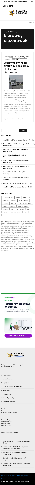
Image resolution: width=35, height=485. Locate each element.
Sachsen (5, 212)
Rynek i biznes (23, 58)
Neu (12, 209)
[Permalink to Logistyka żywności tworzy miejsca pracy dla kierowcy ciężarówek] (17, 82)
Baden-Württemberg (8, 197)
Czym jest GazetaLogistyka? (9, 412)
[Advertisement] (17, 272)
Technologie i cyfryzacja (10, 398)
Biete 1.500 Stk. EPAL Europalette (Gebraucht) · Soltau (19, 140)
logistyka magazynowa (26, 203)
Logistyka (27, 56)
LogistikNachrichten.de (12, 236)
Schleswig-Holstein (16, 212)
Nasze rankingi (5, 420)
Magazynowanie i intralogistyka (12, 386)
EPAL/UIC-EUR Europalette (9, 200)
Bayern (18, 197)
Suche (25, 212)
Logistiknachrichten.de (8, 476)
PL (28, 209)
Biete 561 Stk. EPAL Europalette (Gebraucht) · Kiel (17, 183)
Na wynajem (15, 58)
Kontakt (3, 411)
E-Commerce (7, 375)
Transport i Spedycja (18, 215)
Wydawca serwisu (6, 421)
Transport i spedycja (9, 401)
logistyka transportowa (9, 206)
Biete (24, 197)
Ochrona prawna (6, 423)
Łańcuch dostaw (8, 379)
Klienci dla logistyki (19, 56)
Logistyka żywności (23, 118)
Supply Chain (6, 215)
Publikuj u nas (5, 409)
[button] (3, 6)
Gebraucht (5, 203)
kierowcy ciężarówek (12, 118)
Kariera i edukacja (8, 56)
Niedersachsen (20, 209)
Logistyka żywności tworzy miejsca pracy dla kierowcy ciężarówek (16, 67)
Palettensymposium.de (8, 479)
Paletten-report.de (22, 476)
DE (30, 197)
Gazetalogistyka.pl (6, 221)
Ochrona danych (6, 425)
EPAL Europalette (23, 200)
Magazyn (5, 209)
